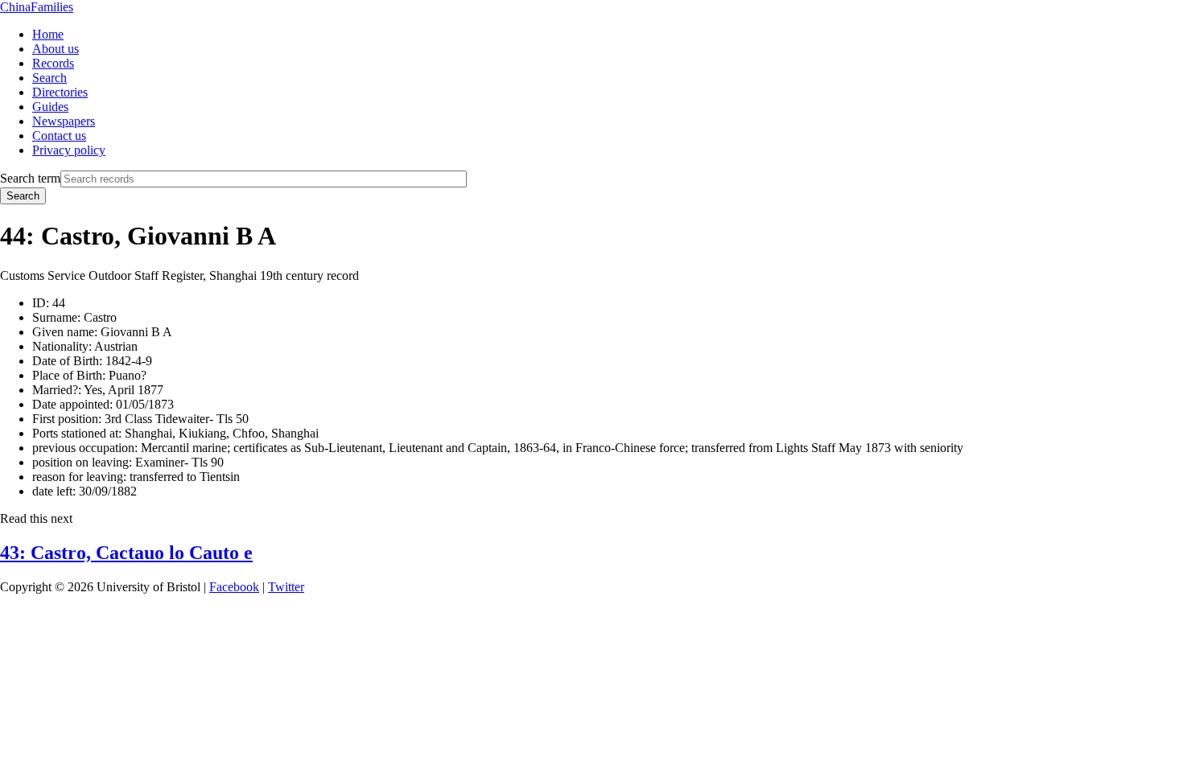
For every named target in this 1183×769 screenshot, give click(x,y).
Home (48, 34)
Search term (30, 178)
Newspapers (63, 121)
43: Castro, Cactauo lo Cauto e (126, 552)
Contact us (59, 135)
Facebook (234, 587)
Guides (50, 106)
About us (55, 49)
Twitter (286, 587)
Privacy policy (68, 150)
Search (49, 77)
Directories (60, 92)
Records (53, 63)
